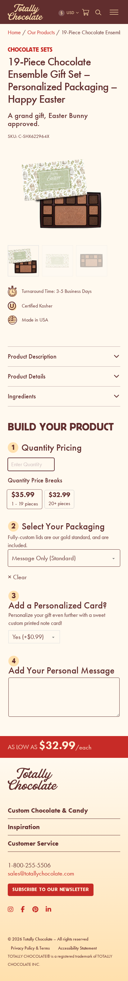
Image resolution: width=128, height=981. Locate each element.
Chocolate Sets (30, 50)
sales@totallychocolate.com (41, 873)
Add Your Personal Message (61, 669)
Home (17, 32)
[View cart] (85, 12)
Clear (20, 577)
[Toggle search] (98, 12)
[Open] (114, 12)
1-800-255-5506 (29, 865)
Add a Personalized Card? (57, 604)
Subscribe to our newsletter (50, 889)
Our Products (43, 32)
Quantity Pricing (51, 447)
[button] (112, 159)
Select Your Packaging (63, 526)
